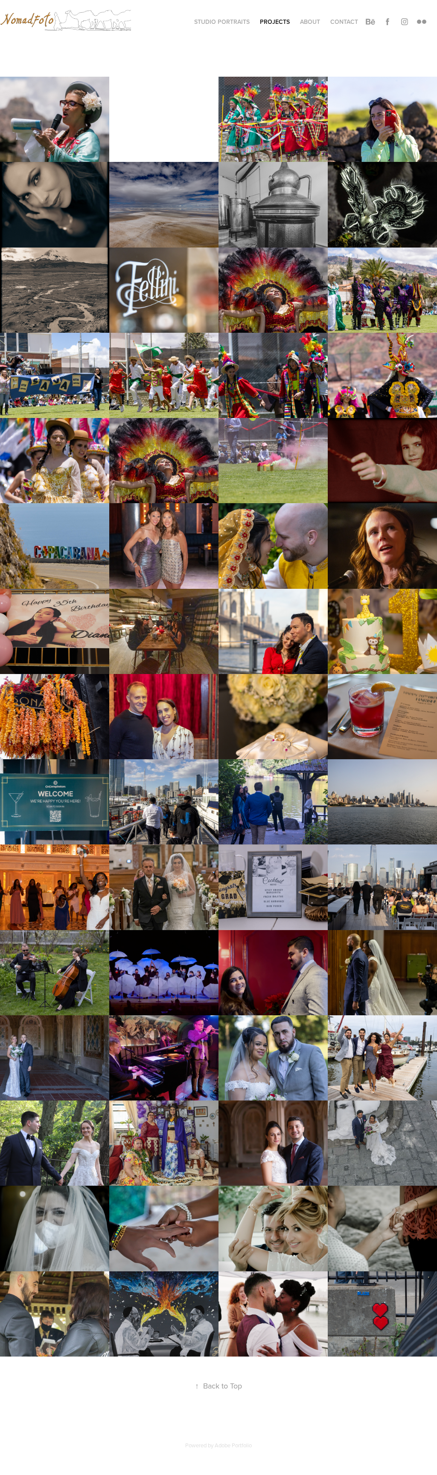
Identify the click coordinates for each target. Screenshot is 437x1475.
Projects (275, 21)
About (310, 21)
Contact (344, 21)
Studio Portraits (222, 21)
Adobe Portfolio (233, 1445)
